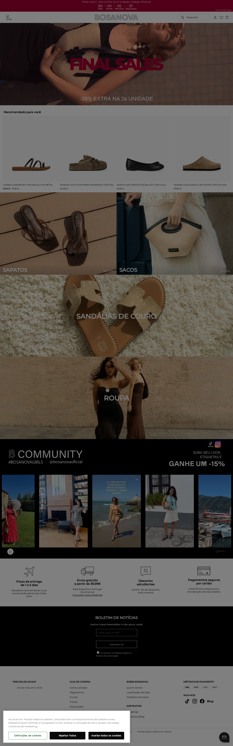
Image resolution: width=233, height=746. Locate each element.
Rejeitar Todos (67, 735)
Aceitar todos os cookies (106, 735)
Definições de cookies (27, 735)
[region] (66, 726)
